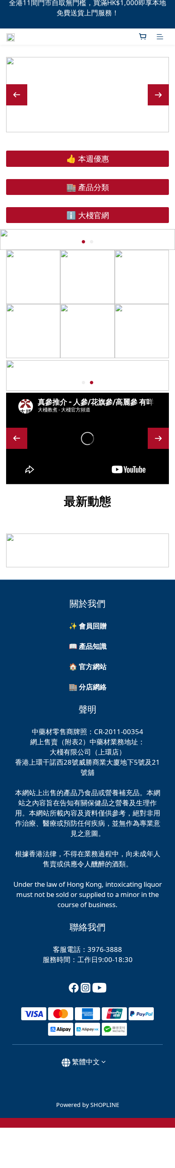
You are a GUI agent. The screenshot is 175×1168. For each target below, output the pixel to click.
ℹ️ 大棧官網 (87, 215)
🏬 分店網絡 (88, 686)
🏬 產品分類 (87, 187)
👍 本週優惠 (87, 158)
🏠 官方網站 (88, 666)
